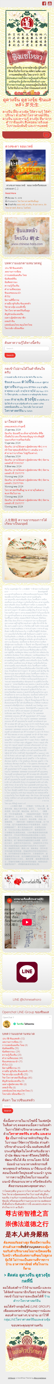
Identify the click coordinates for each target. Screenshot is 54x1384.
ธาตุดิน (44, 387)
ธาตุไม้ (32, 390)
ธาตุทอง (9, 390)
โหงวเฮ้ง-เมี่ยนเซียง (14, 328)
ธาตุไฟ (24, 390)
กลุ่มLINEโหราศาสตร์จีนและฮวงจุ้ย (27, 1319)
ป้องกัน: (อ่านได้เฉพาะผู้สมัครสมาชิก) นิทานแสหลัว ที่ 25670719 (27, 472)
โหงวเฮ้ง (27, 406)
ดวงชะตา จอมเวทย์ (19, 146)
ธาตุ (38, 387)
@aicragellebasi (40, 1378)
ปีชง (9, 394)
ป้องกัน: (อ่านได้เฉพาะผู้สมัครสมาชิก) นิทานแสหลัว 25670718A (27, 481)
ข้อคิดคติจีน (11, 278)
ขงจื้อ (15, 377)
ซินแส (8, 382)
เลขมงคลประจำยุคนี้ (15, 426)
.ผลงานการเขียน (13, 271)
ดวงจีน (29, 204)
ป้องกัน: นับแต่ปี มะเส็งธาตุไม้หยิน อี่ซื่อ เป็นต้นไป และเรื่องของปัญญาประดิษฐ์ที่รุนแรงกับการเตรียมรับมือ (24, 436)
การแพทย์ (8, 377)
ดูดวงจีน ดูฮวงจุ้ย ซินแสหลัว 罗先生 (27, 102)
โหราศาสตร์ (37, 407)
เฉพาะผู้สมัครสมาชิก (15, 317)
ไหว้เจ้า (30, 411)
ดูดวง (46, 382)
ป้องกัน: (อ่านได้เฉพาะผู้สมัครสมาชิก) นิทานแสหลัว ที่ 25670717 (27, 502)
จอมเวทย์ (21, 204)
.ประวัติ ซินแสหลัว (14, 268)
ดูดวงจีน (10, 387)
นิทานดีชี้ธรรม (12, 300)
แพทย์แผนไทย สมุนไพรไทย (18, 324)
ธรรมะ (32, 387)
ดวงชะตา (38, 382)
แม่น (21, 407)
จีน (34, 377)
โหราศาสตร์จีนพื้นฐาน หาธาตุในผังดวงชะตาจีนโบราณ (24, 492)
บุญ (37, 391)
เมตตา (36, 403)
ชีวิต (40, 377)
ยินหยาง (25, 394)
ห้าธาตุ (15, 399)
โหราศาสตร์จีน (14, 410)
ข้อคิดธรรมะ (11, 282)
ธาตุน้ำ (17, 391)
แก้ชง (41, 403)
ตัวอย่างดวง (38, 204)
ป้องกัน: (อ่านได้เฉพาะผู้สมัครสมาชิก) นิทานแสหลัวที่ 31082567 (27, 461)
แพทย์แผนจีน (12, 406)
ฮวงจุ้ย (30, 398)
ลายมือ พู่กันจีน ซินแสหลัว (18, 303)
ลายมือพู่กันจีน (35, 394)
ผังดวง (20, 208)
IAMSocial (11, 1378)
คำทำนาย (21, 377)
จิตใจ (31, 377)
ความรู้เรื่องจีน (12, 285)
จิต (27, 377)
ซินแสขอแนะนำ (13, 292)
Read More (10, 193)
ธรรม (26, 387)
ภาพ (20, 395)
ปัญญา (41, 391)
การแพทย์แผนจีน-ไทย (16, 275)
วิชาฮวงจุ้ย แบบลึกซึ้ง (15, 306)
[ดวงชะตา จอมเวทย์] (27, 167)
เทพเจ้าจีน (10, 321)
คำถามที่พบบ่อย (13, 289)
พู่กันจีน (15, 394)
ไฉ (25, 411)
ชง (38, 377)
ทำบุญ (20, 387)
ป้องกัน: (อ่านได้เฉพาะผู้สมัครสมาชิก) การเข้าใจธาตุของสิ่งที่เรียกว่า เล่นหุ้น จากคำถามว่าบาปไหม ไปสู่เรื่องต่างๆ (26, 450)
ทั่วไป (7, 296)
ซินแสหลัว (17, 382)
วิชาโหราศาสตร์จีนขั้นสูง (28, 201)
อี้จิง (22, 399)
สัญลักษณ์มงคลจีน (14, 314)
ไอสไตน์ (27, 208)
